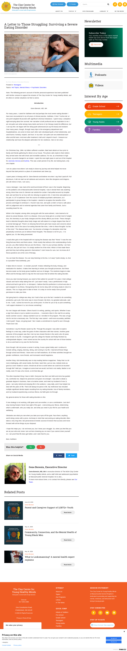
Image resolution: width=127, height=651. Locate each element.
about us (59, 591)
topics (58, 594)
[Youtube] (107, 613)
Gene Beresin (29, 504)
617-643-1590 (24, 602)
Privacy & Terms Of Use (24, 618)
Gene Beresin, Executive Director (18, 82)
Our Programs (88, 11)
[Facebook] (115, 4)
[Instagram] (120, 4)
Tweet (72, 455)
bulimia (26, 161)
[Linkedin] (125, 4)
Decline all (114, 642)
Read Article (67, 512)
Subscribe (97, 44)
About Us (59, 11)
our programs (61, 597)
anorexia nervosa (14, 161)
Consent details (6, 645)
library (58, 600)
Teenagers (17, 85)
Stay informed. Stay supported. (104, 625)
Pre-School (60, 615)
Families (96, 130)
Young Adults (99, 122)
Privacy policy (18, 645)
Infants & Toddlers (62, 612)
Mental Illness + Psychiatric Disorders (33, 87)
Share (60, 455)
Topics (71, 11)
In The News (119, 11)
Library (103, 11)
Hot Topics (15, 87)
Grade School (99, 106)
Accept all (114, 638)
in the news (60, 602)
